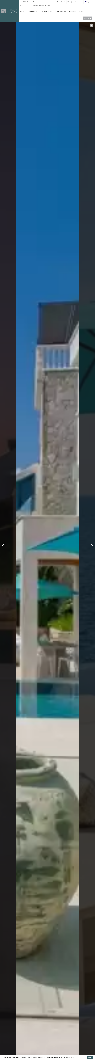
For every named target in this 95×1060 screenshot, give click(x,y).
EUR (79, 2)
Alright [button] (90, 1057)
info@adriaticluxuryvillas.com (41, 6)
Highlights (33, 11)
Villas (22, 11)
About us (72, 11)
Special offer (47, 11)
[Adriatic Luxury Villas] (9, 11)
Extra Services (60, 11)
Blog (81, 11)
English (89, 2)
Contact (87, 18)
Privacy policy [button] (70, 1057)
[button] (92, 546)
